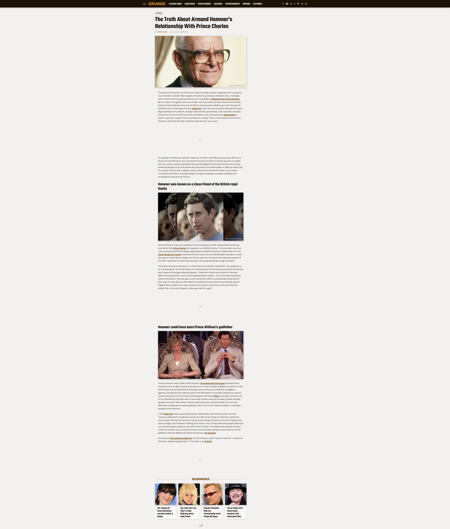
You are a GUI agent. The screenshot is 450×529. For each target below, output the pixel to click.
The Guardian (210, 433)
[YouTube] (287, 4)
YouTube (208, 441)
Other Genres (204, 4)
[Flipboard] (298, 4)
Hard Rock (190, 4)
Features (257, 4)
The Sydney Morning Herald (212, 383)
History (159, 13)
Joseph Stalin (229, 115)
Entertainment (232, 4)
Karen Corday (162, 32)
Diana (216, 396)
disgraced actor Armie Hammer (226, 99)
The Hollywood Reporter (181, 438)
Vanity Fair (196, 108)
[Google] (302, 4)
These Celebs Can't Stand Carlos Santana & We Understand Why (235, 512)
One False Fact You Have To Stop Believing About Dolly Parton (188, 512)
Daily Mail (168, 414)
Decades (218, 4)
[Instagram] (291, 4)
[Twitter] (295, 4)
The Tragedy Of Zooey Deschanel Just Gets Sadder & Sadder (165, 512)
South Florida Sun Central (169, 254)
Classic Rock (175, 4)
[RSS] (306, 4)
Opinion (246, 4)
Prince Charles (179, 248)
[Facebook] (283, 4)
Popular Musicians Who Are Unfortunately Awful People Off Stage (212, 512)
